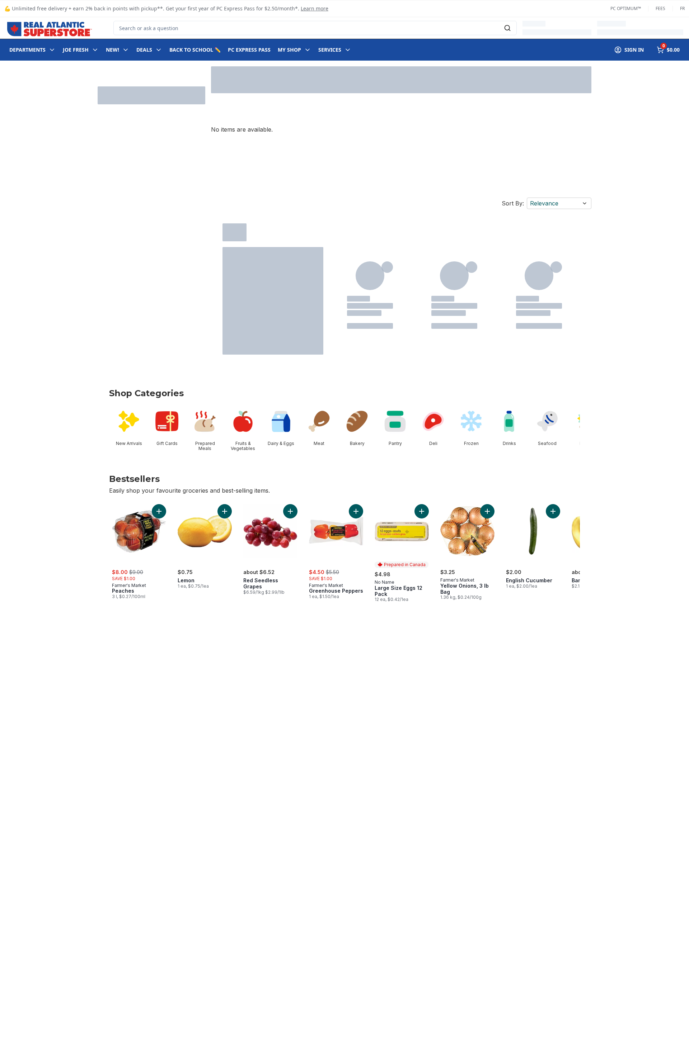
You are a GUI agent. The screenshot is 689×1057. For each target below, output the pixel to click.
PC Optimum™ (625, 8)
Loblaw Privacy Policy (132, 1049)
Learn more (314, 8)
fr (682, 8)
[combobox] (315, 28)
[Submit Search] (507, 28)
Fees (660, 8)
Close (528, 1037)
